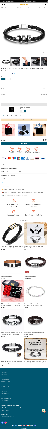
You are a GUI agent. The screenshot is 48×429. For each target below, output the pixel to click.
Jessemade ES (25, 428)
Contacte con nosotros (5, 389)
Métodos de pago (4, 377)
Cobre (3, 79)
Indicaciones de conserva (6, 398)
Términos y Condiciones (5, 381)
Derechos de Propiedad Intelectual (7, 383)
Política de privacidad (5, 379)
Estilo (3, 113)
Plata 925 (8, 79)
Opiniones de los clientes (5, 402)
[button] (2, 4)
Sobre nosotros (4, 374)
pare (16, 115)
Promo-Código (4, 372)
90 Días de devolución (5, 393)
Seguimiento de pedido (5, 396)
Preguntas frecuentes (5, 400)
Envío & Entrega (4, 391)
